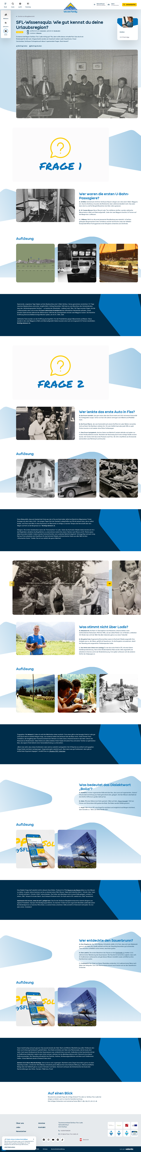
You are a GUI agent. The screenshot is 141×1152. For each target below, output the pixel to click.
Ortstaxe (45, 1149)
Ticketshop (28, 7)
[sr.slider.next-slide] (109, 583)
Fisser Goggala (123, 801)
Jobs (18, 1127)
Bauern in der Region (74, 890)
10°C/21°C (5, 27)
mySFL (20, 7)
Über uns (20, 1123)
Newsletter (21, 1131)
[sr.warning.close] (33, 1139)
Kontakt (41, 1127)
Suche (12, 7)
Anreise (41, 1123)
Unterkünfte (130, 4)
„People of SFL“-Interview (57, 751)
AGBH (37, 1149)
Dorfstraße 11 (120, 953)
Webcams (5, 18)
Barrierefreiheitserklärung (58, 1149)
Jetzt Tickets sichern (9, 1147)
